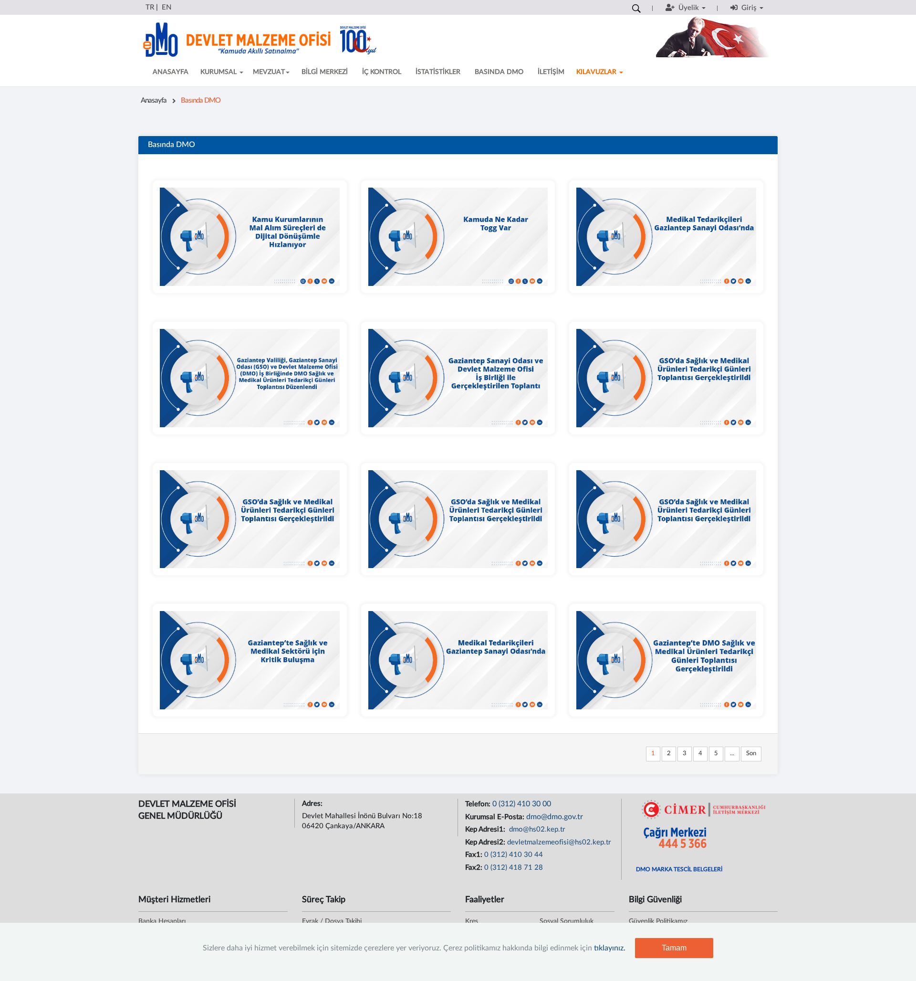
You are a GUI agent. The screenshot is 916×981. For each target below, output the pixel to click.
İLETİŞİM (551, 72)
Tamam (674, 948)
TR (150, 7)
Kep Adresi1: (486, 829)
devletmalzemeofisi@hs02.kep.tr (559, 842)
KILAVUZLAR (597, 72)
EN (166, 7)
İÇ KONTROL (381, 72)
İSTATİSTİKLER (438, 72)
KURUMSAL (219, 72)
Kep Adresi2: (486, 842)
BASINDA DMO (499, 72)
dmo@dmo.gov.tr (554, 817)
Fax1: (474, 854)
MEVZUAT (269, 72)
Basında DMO (200, 100)
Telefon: (478, 804)
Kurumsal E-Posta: (495, 817)
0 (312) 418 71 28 (513, 867)
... (732, 753)
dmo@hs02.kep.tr (536, 829)
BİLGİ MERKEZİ (325, 72)
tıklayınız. (609, 948)
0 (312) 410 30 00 (521, 804)
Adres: (313, 803)
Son (751, 753)
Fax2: (474, 867)
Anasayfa (154, 100)
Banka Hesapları (162, 921)
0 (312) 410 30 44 (513, 854)
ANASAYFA (170, 72)
